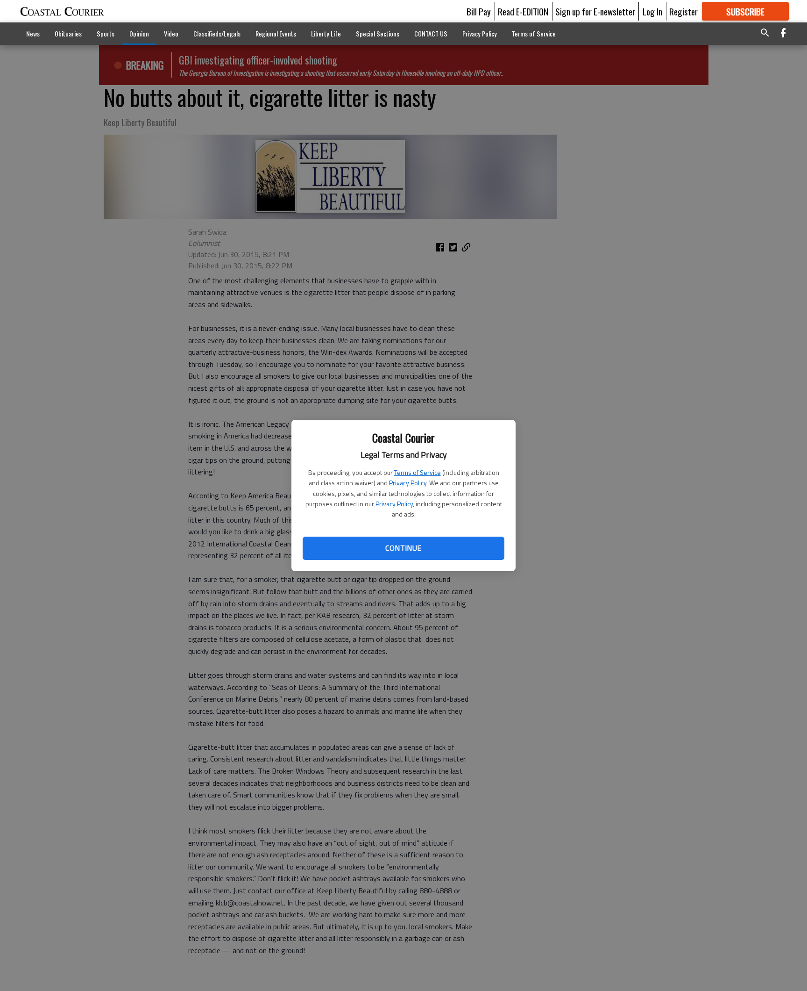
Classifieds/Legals (217, 33)
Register (683, 11)
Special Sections (377, 33)
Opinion (139, 33)
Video (171, 33)
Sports (105, 33)
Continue (403, 547)
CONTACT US (430, 33)
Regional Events (275, 33)
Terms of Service (417, 472)
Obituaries (68, 33)
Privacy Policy (407, 483)
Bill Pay (479, 11)
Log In (652, 11)
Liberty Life (326, 33)
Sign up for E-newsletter (595, 11)
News (33, 33)
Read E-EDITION (523, 11)
